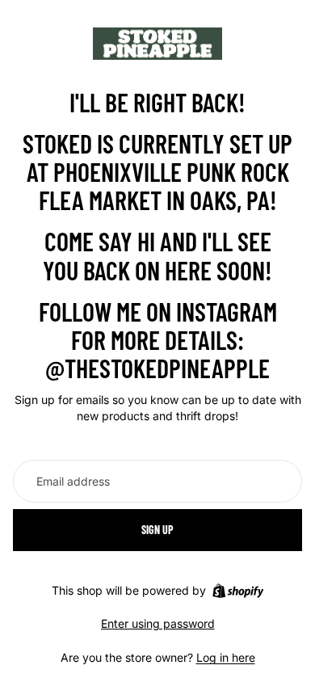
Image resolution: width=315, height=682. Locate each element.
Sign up (157, 530)
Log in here (225, 657)
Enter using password (158, 623)
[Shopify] (237, 590)
